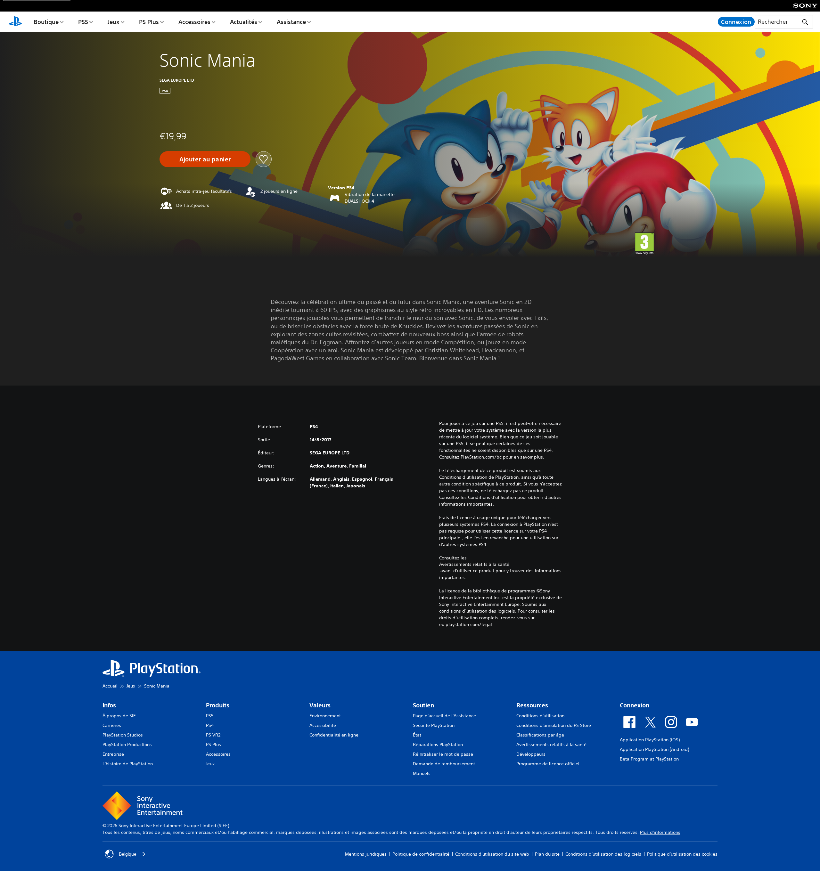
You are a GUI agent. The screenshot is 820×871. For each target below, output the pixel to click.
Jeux (113, 21)
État (417, 735)
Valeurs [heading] (320, 705)
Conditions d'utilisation (540, 716)
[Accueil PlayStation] (15, 21)
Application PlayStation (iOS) (650, 740)
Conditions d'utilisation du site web (492, 854)
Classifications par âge (540, 735)
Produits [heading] (217, 705)
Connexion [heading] (634, 705)
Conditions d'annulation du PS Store (553, 725)
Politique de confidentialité (420, 854)
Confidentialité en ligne (333, 735)
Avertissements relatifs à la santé (474, 564)
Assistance (291, 21)
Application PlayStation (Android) (654, 749)
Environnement (325, 716)
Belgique (127, 854)
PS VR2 (213, 735)
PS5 (83, 21)
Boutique (46, 21)
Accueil (110, 686)
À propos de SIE (119, 716)
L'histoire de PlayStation (127, 764)
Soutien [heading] (423, 705)
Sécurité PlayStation (434, 725)
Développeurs (530, 754)
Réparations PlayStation (438, 744)
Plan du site (547, 854)
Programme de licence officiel (547, 764)
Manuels (421, 773)
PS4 (210, 725)
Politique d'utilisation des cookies (682, 854)
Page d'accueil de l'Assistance (444, 716)
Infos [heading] (109, 705)
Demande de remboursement (444, 764)
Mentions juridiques (366, 854)
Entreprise (113, 754)
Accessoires (194, 21)
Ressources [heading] (532, 705)
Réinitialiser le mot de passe (443, 754)
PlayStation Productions (127, 744)
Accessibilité (322, 725)
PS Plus (149, 21)
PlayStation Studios (122, 735)
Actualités (243, 21)
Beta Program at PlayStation (649, 759)
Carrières (111, 725)
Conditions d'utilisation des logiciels (603, 854)
